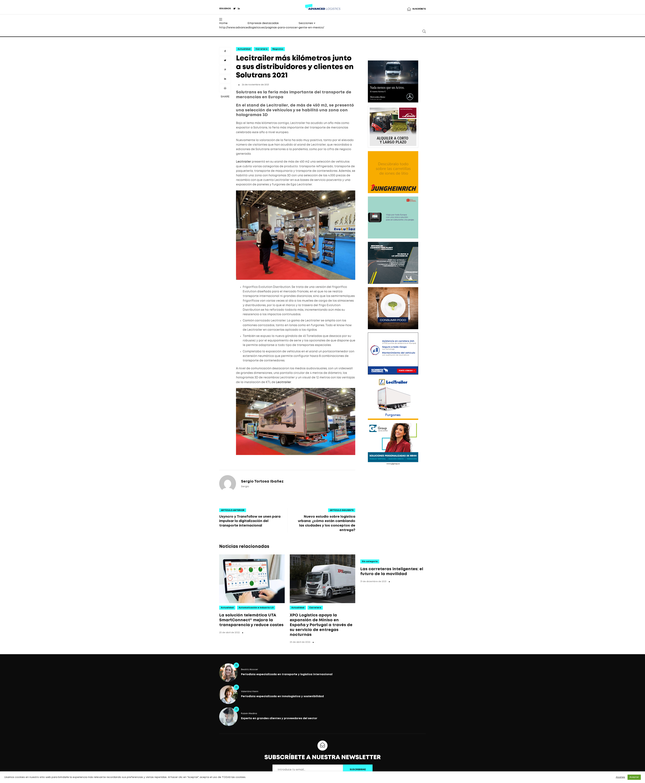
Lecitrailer (243, 162)
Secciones (306, 23)
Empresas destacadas (263, 23)
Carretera (261, 49)
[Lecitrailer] (393, 399)
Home (223, 23)
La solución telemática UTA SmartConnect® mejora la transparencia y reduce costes (251, 620)
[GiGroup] (393, 444)
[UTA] (393, 217)
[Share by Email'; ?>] (225, 88)
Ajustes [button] (620, 777)
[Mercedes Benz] (393, 81)
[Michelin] (393, 263)
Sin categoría (370, 561)
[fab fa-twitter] (234, 9)
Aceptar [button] (634, 777)
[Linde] (393, 127)
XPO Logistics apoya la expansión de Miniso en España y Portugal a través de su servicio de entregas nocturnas (321, 625)
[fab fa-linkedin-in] (239, 9)
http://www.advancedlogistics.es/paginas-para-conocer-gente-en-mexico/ (271, 27)
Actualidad (244, 49)
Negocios (277, 49)
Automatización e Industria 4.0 (256, 608)
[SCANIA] (393, 308)
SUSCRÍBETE (419, 9)
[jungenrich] (393, 172)
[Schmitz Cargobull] (393, 354)
